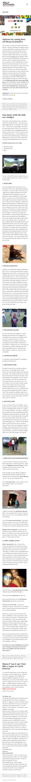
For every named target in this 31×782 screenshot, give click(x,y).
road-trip (9, 658)
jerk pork (20, 106)
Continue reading (7, 98)
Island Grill (4, 106)
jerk (12, 106)
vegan (13, 776)
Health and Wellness (17, 103)
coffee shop (14, 105)
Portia (10, 776)
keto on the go (8, 108)
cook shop (19, 105)
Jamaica (9, 106)
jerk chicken (15, 106)
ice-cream (15, 657)
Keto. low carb (14, 108)
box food (10, 105)
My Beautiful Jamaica (16, 655)
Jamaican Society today (18, 774)
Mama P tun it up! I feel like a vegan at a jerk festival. (14, 666)
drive (7, 657)
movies (25, 657)
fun (12, 657)
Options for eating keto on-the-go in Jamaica (13, 40)
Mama (3, 776)
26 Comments (14, 109)
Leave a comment (19, 658)
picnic (3, 658)
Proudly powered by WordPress (9, 780)
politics (7, 776)
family (9, 657)
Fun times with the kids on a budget (14, 116)
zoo (12, 658)
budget (3, 657)
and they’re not (15, 56)
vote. (16, 776)
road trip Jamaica (21, 108)
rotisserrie (6, 109)
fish (23, 105)
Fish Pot (25, 105)
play (6, 658)
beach (24, 655)
